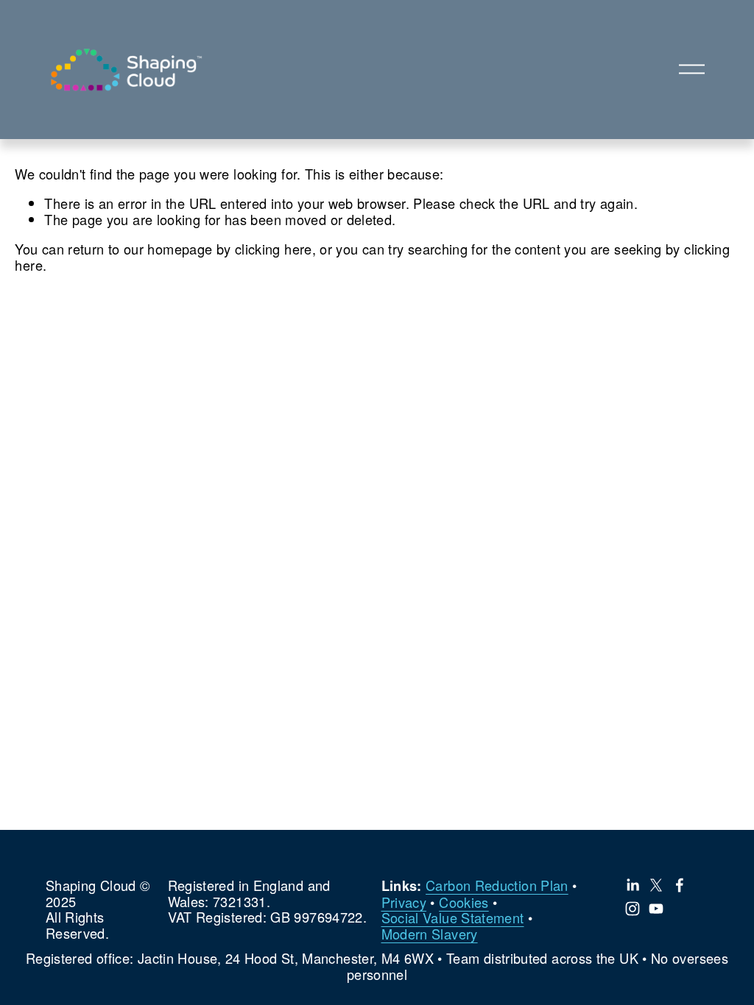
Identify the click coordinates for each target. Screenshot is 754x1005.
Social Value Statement (452, 918)
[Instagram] (632, 908)
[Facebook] (679, 885)
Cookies (464, 903)
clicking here (273, 248)
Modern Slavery (429, 934)
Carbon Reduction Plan (497, 886)
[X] (656, 885)
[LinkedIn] (632, 885)
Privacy (404, 903)
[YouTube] (656, 908)
